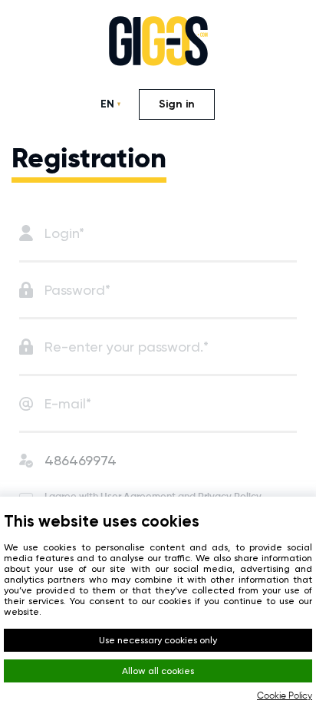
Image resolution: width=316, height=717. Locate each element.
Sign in (177, 104)
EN (107, 104)
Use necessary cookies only (158, 640)
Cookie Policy (284, 696)
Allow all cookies (158, 671)
